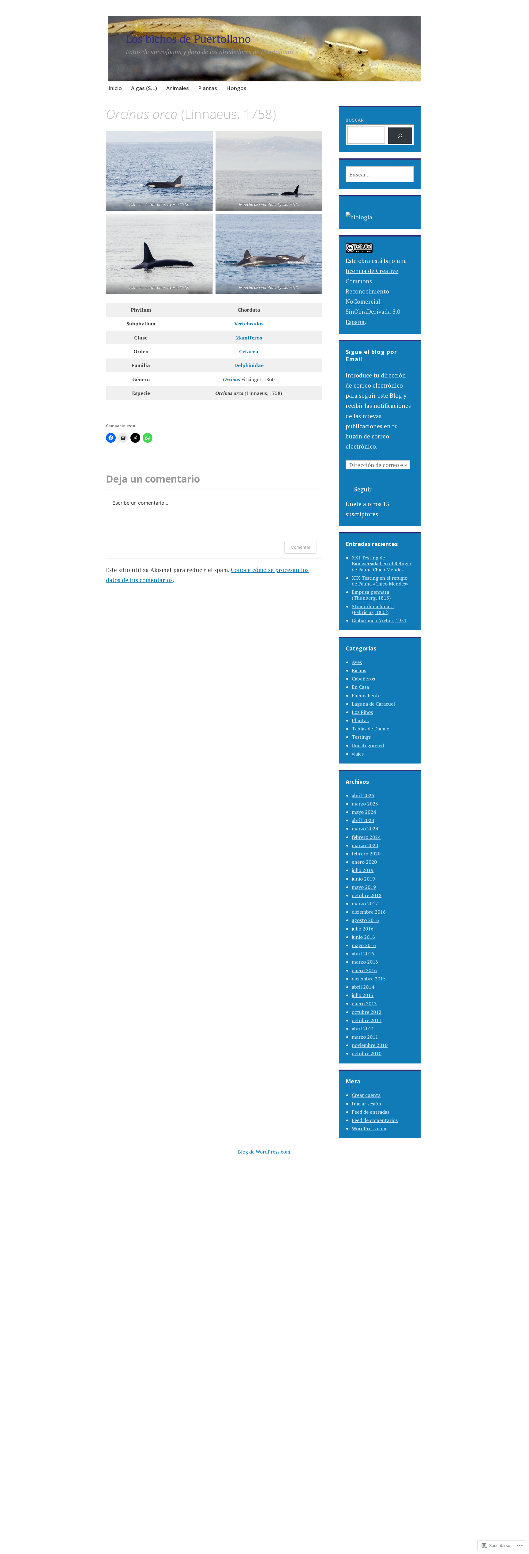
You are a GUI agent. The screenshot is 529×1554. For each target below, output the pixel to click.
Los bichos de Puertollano (188, 39)
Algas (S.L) (144, 88)
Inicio (115, 88)
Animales (177, 88)
